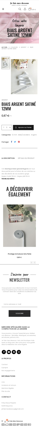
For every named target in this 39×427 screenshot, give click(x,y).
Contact (5, 364)
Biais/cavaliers (24, 135)
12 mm (14, 135)
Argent (5, 100)
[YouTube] (9, 352)
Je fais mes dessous (19, 3)
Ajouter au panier (25, 127)
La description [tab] (8, 158)
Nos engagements (8, 371)
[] (19, 235)
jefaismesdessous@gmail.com (13, 409)
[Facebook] (4, 352)
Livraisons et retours (9, 385)
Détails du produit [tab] (26, 158)
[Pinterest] (14, 352)
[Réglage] (25, 9)
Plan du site (6, 391)
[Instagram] (19, 352)
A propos (5, 368)
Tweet (15, 142)
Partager (11, 142)
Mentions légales (8, 388)
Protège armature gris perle (19, 254)
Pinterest (19, 142)
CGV (3, 382)
